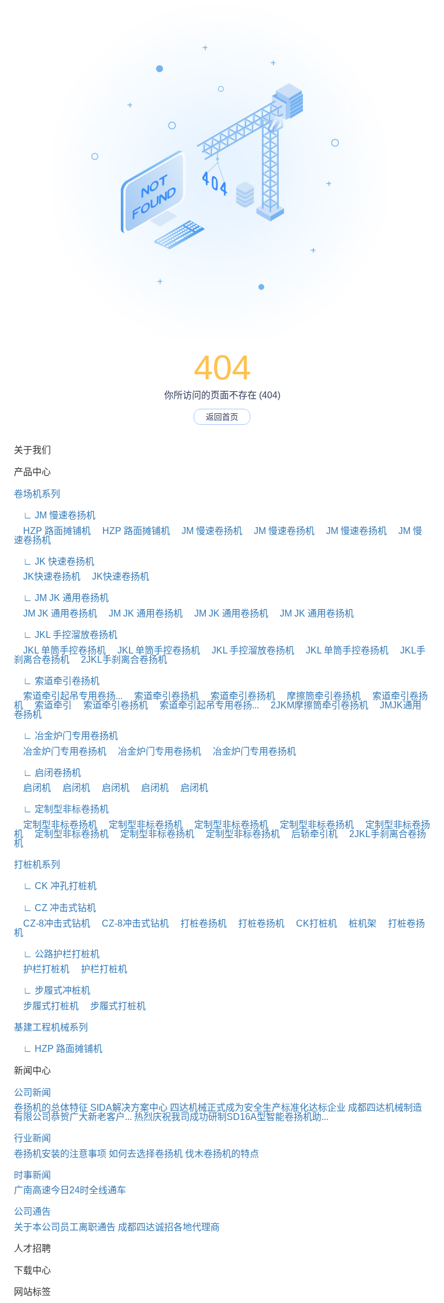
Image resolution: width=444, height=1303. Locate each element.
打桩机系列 (37, 864)
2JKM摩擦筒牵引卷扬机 (314, 705)
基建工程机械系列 (51, 1027)
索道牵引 (48, 705)
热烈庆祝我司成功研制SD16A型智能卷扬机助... (231, 1117)
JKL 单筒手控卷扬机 (60, 650)
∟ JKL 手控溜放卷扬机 (65, 635)
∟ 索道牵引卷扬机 (56, 681)
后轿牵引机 (310, 834)
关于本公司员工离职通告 (65, 1227)
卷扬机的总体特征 (51, 1107)
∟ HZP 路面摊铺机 (58, 1049)
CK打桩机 (312, 923)
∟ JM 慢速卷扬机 (54, 515)
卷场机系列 (37, 494)
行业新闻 (32, 1138)
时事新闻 (32, 1175)
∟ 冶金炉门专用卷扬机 (66, 736)
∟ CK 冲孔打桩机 (55, 886)
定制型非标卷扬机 (55, 825)
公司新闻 (32, 1092)
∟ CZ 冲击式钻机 (55, 908)
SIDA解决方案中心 (129, 1107)
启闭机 (32, 788)
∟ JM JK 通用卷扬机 (61, 598)
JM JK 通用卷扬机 (55, 613)
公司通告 (32, 1211)
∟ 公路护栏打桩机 (56, 954)
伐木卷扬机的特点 (222, 1154)
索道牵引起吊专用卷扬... (68, 696)
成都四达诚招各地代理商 (169, 1227)
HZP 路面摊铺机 (52, 531)
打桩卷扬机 (199, 923)
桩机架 (357, 923)
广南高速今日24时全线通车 (70, 1190)
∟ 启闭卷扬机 (47, 773)
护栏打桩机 (41, 969)
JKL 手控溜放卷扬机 (248, 650)
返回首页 (222, 416)
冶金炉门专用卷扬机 (60, 751)
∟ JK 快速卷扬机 (54, 561)
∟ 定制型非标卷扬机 (61, 809)
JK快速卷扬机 (47, 576)
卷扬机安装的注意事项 (60, 1154)
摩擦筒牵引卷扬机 (319, 696)
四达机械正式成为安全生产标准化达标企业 (258, 1107)
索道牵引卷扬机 (162, 696)
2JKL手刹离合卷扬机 (119, 659)
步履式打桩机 (46, 1006)
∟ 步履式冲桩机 (52, 990)
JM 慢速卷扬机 (207, 531)
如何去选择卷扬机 (146, 1154)
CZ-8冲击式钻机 (52, 923)
